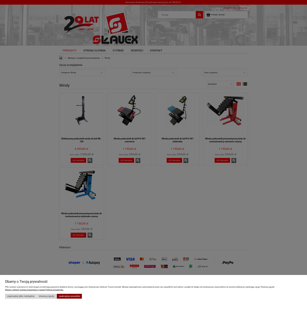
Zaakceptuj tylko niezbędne (21, 296)
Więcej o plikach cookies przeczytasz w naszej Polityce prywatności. (34, 290)
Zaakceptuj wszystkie (69, 296)
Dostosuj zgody (46, 296)
